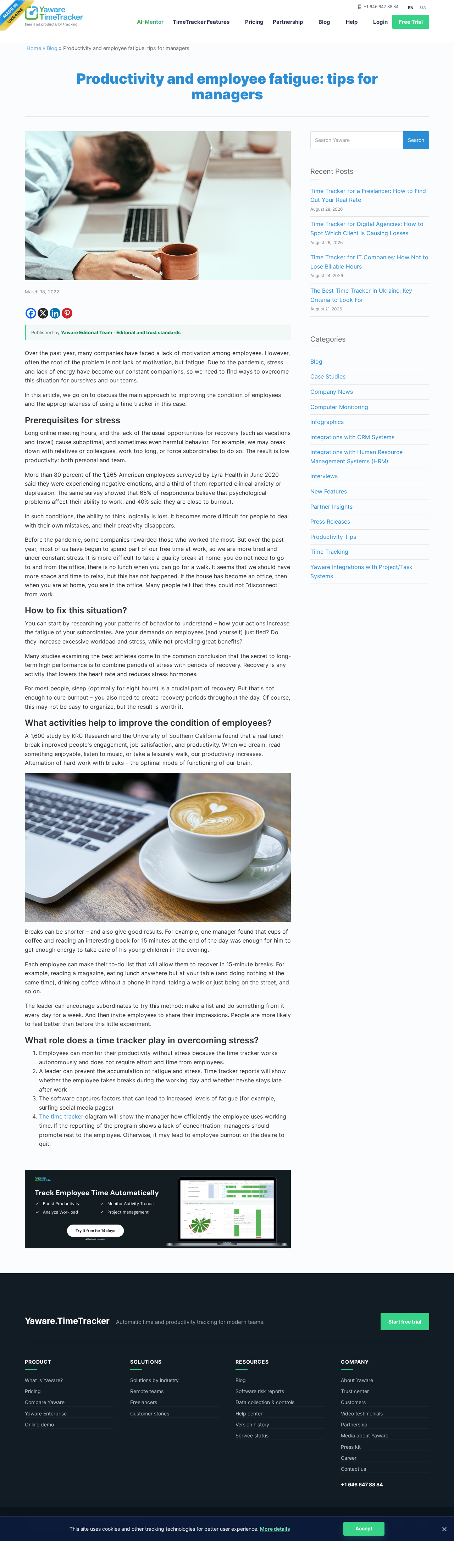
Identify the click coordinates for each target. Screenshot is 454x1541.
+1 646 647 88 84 (381, 6)
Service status (252, 1435)
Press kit (351, 1447)
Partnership (288, 21)
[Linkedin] (55, 313)
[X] (43, 313)
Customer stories (149, 1413)
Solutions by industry (154, 1380)
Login (380, 21)
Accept (363, 1528)
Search (416, 140)
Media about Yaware (364, 1435)
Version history (252, 1424)
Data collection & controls (265, 1402)
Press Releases (330, 521)
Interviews (324, 476)
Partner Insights (331, 506)
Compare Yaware (45, 1402)
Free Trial (411, 21)
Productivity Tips (333, 536)
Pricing (254, 21)
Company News (331, 391)
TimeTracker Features (201, 21)
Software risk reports (260, 1391)
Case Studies (327, 376)
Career (348, 1458)
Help (352, 21)
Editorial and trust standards (148, 332)
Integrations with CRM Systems (352, 437)
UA (423, 7)
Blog (324, 21)
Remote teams (147, 1391)
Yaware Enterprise (46, 1413)
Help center (249, 1413)
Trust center (355, 1391)
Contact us (353, 1469)
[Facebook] (31, 313)
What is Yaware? (44, 1380)
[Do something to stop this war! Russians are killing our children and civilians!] (17, 16)
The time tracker (61, 1116)
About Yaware (357, 1380)
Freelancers (143, 1402)
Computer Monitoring (339, 406)
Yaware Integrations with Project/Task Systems (361, 571)
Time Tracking (329, 551)
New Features (328, 491)
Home (34, 48)
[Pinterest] (67, 313)
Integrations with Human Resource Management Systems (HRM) (356, 456)
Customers (353, 1402)
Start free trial (404, 1322)
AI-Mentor (150, 21)
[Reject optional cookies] (444, 1528)
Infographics (327, 421)
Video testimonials (362, 1413)
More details (275, 1529)
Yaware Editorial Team (86, 332)
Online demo (39, 1424)
